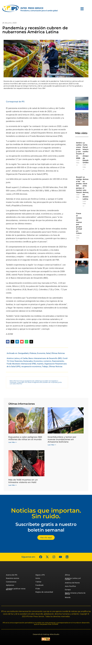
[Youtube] (60, 557)
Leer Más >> (78, 162)
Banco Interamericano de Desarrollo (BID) (45, 358)
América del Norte (72, 583)
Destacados (28, 361)
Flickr (37, 589)
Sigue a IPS (40, 575)
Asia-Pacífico (70, 586)
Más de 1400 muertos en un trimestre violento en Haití (23, 481)
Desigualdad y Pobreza (27, 353)
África (67, 575)
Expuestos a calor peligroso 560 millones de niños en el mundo (25, 438)
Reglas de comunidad (44, 592)
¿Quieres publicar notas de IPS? (16, 589)
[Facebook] (41, 557)
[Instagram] (54, 557)
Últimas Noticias (58, 353)
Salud (48, 353)
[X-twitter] (47, 557)
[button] (7, 341)
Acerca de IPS (11, 575)
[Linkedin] (67, 557)
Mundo (68, 597)
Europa (68, 590)
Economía (41, 353)
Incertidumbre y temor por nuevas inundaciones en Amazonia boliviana (62, 439)
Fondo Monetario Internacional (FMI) (21, 364)
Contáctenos (11, 582)
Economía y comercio (42, 361)
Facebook (39, 585)
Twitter (38, 582)
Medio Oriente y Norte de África (75, 593)
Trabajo (45, 366)
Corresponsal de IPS (15, 101)
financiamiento (58, 361)
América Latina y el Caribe (17, 358)
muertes (40, 364)
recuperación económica (31, 366)
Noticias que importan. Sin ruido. (46, 513)
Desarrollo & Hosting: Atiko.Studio (46, 634)
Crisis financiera (15, 361)
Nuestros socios (12, 578)
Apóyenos (10, 585)
